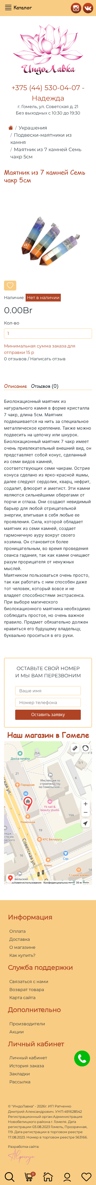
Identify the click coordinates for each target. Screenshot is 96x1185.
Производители (27, 1023)
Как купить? (22, 955)
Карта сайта (22, 997)
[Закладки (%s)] (86, 1176)
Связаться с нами (28, 981)
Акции (16, 1031)
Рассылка (19, 1081)
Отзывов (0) (44, 386)
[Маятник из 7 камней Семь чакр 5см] (48, 240)
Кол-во (11, 323)
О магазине (22, 947)
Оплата (17, 931)
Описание (15, 386)
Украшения (33, 128)
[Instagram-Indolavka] (74, 7)
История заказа (26, 1065)
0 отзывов (15, 358)
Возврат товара (26, 989)
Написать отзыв (48, 358)
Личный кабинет (28, 1057)
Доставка (19, 939)
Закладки (19, 1073)
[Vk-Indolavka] (86, 7)
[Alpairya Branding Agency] (21, 1157)
